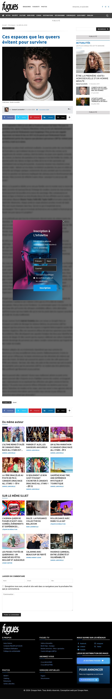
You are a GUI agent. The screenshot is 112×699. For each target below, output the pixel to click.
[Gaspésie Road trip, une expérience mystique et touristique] (61, 464)
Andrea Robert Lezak (33, 557)
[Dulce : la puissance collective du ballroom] (37, 508)
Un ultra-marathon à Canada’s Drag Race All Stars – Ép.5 (61, 447)
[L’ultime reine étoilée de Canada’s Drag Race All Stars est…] (13, 434)
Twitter (99, 646)
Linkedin (82, 646)
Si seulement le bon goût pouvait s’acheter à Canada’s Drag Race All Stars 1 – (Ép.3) (37, 480)
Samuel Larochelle (18, 109)
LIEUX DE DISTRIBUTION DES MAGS (92, 653)
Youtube (82, 649)
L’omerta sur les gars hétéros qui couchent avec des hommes (99, 89)
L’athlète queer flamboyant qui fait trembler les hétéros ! (99, 100)
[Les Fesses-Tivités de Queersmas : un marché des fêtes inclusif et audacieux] (13, 541)
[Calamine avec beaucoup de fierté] (37, 541)
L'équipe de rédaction (9, 529)
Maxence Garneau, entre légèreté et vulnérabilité (59, 554)
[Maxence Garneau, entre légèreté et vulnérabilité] (61, 541)
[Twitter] (108, 6)
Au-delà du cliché (22, 25)
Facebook (83, 643)
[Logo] (12, 7)
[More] (69, 117)
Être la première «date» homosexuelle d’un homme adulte (92, 78)
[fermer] (64, 221)
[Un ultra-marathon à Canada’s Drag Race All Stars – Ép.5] (61, 434)
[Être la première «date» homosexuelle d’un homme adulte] (93, 61)
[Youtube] (78, 649)
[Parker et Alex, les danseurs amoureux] (37, 434)
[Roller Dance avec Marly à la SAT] (61, 508)
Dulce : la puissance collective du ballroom (36, 521)
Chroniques (11, 25)
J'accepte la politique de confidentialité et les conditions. (45, 278)
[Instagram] (105, 6)
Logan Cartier (7, 563)
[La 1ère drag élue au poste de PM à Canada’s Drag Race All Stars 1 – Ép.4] (13, 464)
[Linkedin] (78, 646)
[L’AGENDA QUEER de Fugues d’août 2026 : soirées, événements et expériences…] (13, 508)
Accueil (4, 25)
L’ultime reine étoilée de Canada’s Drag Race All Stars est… (13, 447)
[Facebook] (102, 6)
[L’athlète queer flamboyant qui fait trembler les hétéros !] (83, 102)
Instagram (100, 643)
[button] (107, 15)
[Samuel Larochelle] (6, 109)
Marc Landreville (32, 526)
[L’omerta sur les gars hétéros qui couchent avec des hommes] (83, 91)
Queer (15, 402)
